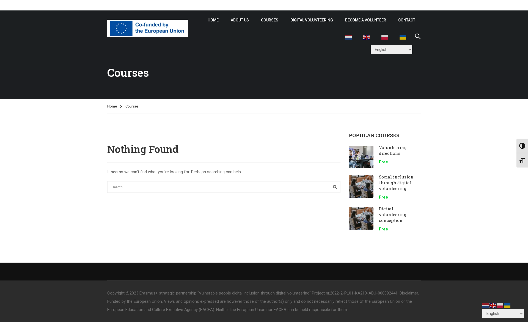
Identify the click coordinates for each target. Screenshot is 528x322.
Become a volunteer (365, 20)
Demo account (231, 5)
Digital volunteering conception (392, 214)
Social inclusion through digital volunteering (396, 182)
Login (415, 5)
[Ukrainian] (403, 36)
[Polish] (385, 36)
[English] (367, 36)
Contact (406, 20)
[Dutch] (349, 36)
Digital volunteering (311, 20)
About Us (240, 20)
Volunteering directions (393, 150)
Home (112, 106)
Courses (269, 20)
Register (392, 5)
